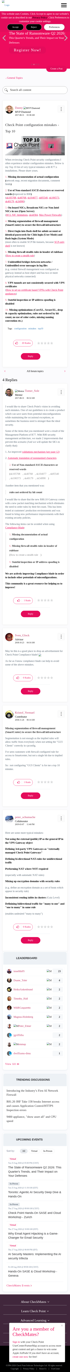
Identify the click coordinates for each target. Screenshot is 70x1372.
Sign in (16, 1342)
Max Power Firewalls (50, 215)
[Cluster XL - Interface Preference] (5, 371)
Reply (30, 356)
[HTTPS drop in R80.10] (65, 371)
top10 (40, 328)
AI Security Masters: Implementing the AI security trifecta (34, 1256)
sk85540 (43, 197)
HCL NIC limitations (17, 215)
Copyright (15, 1369)
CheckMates (19, 1285)
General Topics (15, 77)
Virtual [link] (34, 1151)
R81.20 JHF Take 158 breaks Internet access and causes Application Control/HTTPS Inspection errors (33, 1105)
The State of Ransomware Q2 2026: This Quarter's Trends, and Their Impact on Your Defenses (34, 1171)
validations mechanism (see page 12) (41, 451)
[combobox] (35, 90)
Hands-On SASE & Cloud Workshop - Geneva (32, 1273)
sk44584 (33, 215)
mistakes (32, 328)
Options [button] (63, 78)
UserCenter (55, 1369)
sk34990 (19, 201)
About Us (43, 1369)
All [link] (23, 1151)
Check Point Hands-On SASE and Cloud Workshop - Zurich (34, 1215)
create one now (20, 1356)
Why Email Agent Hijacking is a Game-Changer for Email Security (33, 1235)
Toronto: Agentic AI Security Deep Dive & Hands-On (34, 1194)
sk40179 (9, 201)
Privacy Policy (39, 17)
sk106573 (54, 197)
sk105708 (11, 197)
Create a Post (56, 68)
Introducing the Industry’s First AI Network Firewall (32, 1092)
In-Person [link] (47, 1151)
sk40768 (21, 197)
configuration (20, 328)
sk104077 (33, 197)
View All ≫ (12, 1064)
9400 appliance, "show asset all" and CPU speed (31, 1119)
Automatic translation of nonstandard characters (32, 458)
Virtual (13, 1159)
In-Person (14, 1184)
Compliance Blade (14, 527)
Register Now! (27, 50)
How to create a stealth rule (20, 255)
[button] (15, 27)
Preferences (54, 27)
